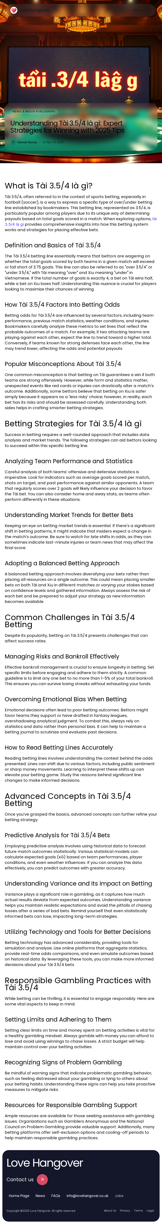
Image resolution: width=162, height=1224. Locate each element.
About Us (110, 1211)
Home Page (19, 1195)
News (40, 1195)
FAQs (55, 1195)
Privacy (125, 1211)
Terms (138, 1211)
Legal (150, 1211)
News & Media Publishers (34, 111)
